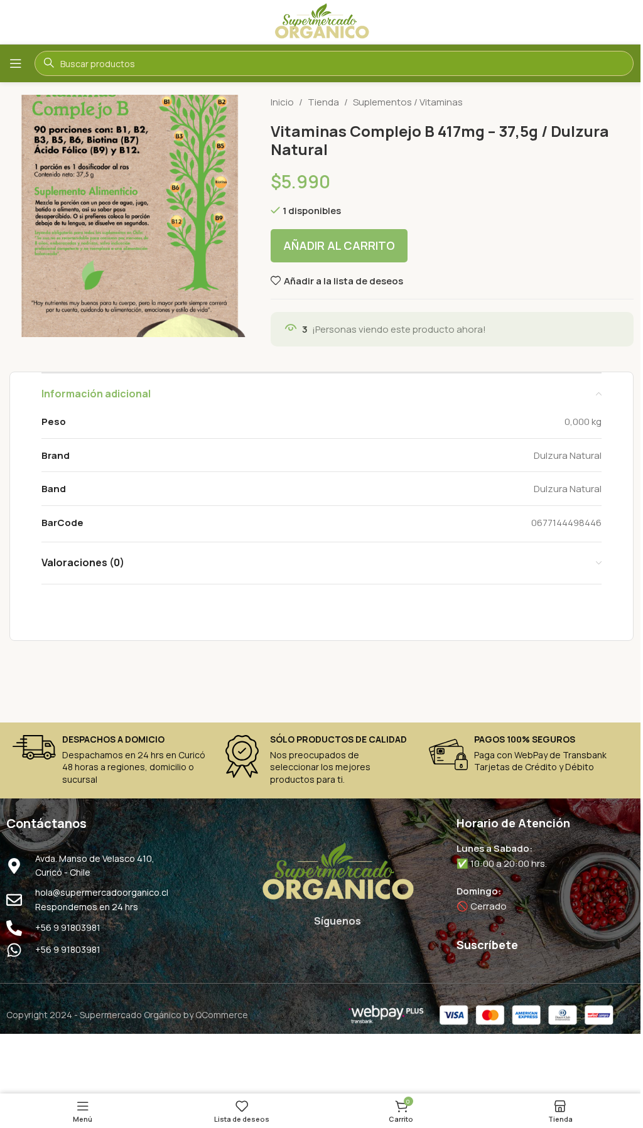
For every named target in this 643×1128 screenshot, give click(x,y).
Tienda (323, 102)
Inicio (282, 102)
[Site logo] (321, 21)
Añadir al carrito (339, 245)
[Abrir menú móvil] (15, 63)
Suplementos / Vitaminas (408, 102)
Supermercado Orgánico (130, 1015)
